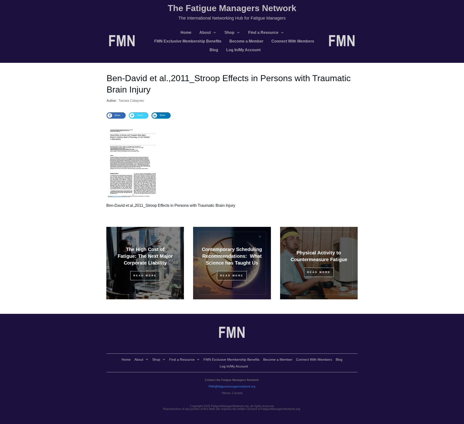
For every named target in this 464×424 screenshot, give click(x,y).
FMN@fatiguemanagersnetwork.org (232, 386)
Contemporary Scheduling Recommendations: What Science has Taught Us (232, 256)
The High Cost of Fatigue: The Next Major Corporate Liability (145, 256)
